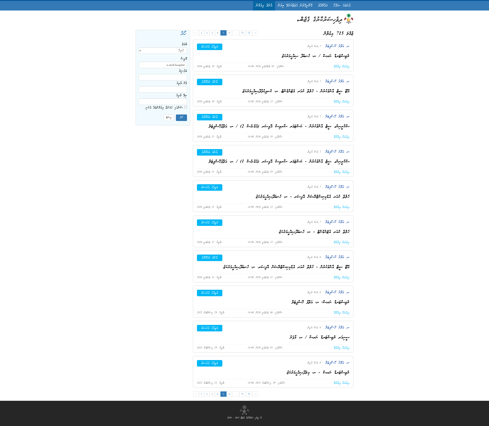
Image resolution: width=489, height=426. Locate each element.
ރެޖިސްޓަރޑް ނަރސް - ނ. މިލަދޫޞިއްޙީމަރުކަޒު (318, 372)
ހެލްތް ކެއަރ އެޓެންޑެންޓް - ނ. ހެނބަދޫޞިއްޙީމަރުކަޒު (314, 232)
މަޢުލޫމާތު (323, 5)
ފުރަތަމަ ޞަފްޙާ (342, 5)
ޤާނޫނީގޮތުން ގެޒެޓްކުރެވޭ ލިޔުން (295, 5)
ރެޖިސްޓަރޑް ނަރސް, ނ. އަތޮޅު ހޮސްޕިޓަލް (320, 302)
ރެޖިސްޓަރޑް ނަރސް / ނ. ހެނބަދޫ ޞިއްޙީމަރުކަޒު (315, 56)
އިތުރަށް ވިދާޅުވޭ (341, 66)
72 (249, 33)
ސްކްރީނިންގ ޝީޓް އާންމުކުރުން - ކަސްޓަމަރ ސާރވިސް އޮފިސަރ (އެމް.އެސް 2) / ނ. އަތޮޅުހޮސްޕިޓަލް (279, 126)
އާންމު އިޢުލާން (264, 5)
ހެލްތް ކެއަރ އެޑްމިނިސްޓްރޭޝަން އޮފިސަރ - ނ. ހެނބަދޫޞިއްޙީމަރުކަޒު (302, 197)
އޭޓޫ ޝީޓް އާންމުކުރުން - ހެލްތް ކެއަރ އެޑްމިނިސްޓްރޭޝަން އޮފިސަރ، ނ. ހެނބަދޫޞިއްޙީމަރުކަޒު (286, 267)
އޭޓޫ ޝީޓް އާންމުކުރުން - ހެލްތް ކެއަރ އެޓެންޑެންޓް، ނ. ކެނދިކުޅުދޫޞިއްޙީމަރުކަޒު (296, 91)
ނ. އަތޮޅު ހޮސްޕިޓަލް (336, 46)
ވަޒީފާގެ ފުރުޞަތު (209, 47)
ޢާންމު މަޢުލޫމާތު (210, 82)
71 (242, 33)
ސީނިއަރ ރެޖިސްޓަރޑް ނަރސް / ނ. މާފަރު (319, 337)
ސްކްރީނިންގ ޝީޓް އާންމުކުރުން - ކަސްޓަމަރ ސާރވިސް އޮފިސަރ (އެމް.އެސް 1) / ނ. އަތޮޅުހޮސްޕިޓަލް (279, 161)
